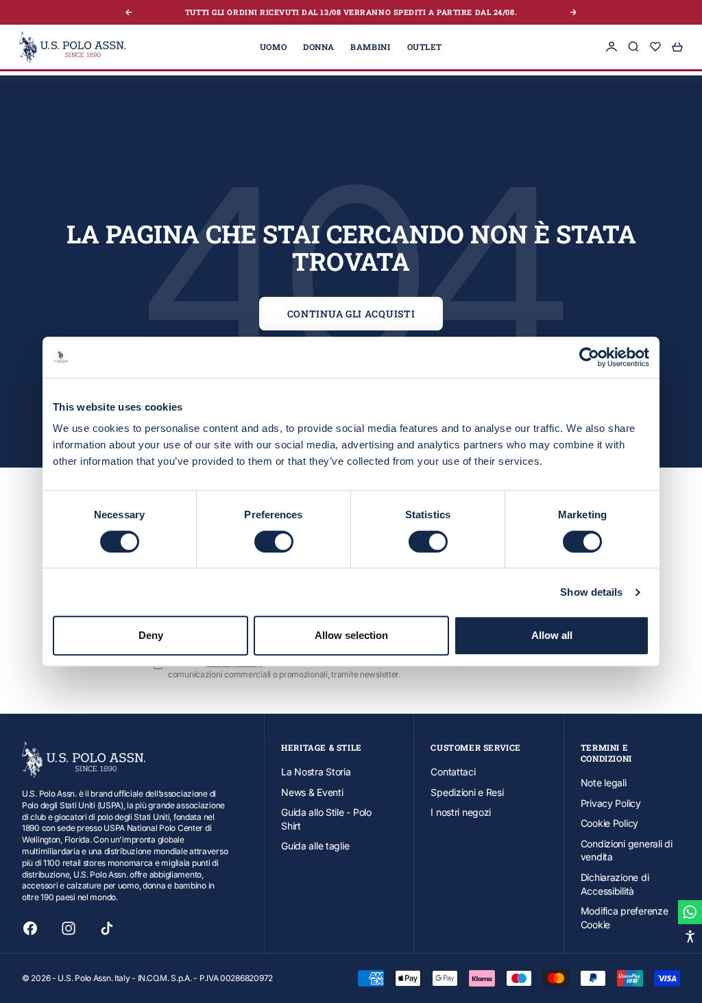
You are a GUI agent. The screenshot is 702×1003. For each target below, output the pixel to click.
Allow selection (351, 635)
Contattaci (453, 771)
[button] (690, 936)
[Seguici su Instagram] (68, 928)
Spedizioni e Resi (467, 792)
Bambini (370, 46)
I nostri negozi (461, 812)
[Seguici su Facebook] (30, 928)
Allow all (551, 635)
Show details (591, 592)
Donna (318, 46)
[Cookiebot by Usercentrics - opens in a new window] (589, 357)
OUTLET (425, 46)
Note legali (604, 782)
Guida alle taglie (315, 845)
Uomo (273, 46)
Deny (150, 635)
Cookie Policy (609, 823)
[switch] (273, 542)
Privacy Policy (611, 803)
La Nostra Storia (316, 771)
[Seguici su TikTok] (107, 928)
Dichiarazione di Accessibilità (615, 884)
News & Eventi (312, 792)
